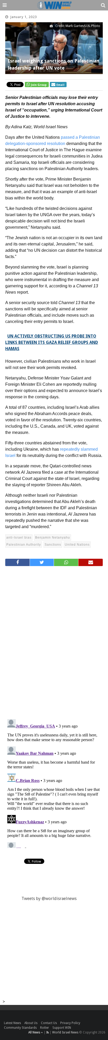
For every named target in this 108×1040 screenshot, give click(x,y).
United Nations (77, 544)
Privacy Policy (70, 1023)
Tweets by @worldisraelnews (49, 898)
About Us (30, 1023)
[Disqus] (54, 640)
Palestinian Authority (23, 544)
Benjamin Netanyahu (52, 537)
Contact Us (49, 1023)
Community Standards (20, 1028)
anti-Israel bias (18, 537)
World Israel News (65, 1032)
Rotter (44, 1028)
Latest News (12, 1023)
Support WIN (61, 1028)
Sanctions (53, 544)
